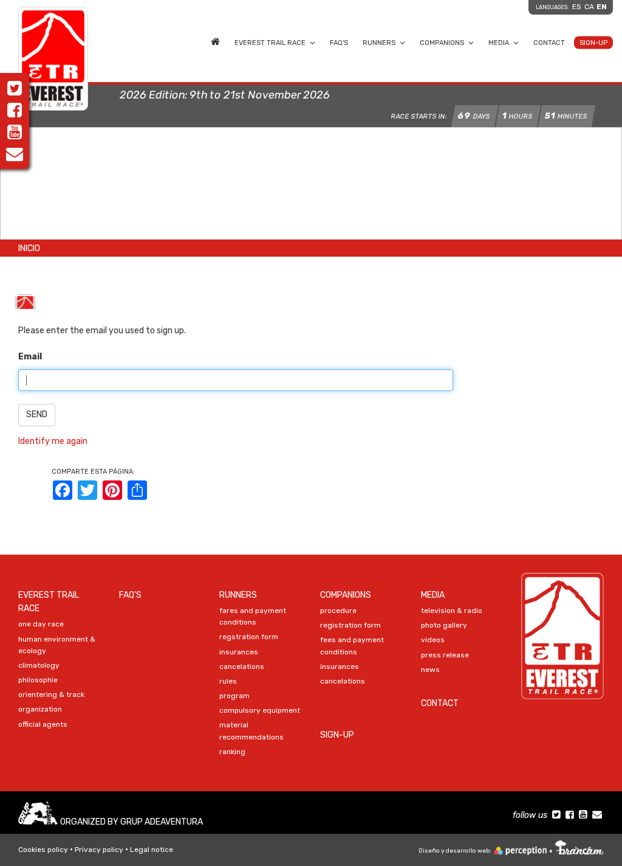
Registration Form (350, 625)
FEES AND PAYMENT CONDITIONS (352, 646)
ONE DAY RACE (41, 624)
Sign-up (593, 42)
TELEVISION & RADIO (451, 610)
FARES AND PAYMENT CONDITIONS (252, 616)
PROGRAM (234, 695)
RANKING (232, 751)
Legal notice (151, 849)
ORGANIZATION (40, 709)
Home (215, 40)
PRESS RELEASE (445, 655)
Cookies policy (43, 849)
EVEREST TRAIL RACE (270, 42)
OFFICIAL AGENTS (42, 724)
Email (30, 357)
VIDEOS (433, 640)
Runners (379, 42)
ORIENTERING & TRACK (51, 694)
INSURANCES (238, 652)
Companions (442, 42)
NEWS (430, 669)
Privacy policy (99, 849)
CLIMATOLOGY (39, 665)
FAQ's (339, 42)
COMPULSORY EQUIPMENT (259, 710)
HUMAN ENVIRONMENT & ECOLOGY (56, 645)
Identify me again (52, 441)
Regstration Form (248, 636)
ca (589, 6)
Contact (549, 42)
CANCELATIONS (241, 666)
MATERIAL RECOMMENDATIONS (251, 731)
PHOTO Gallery (444, 625)
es (576, 6)
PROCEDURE (338, 610)
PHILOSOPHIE (38, 680)
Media (498, 42)
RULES (228, 681)
